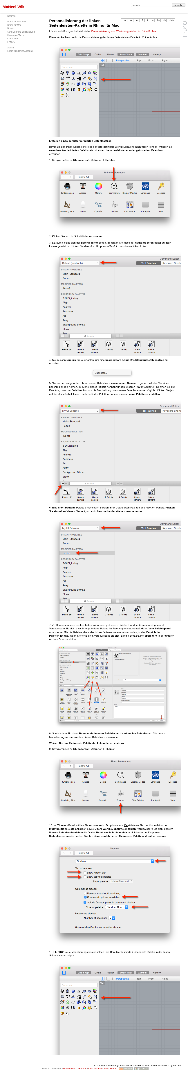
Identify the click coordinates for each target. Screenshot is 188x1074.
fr (142, 20)
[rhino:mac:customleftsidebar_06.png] (112, 568)
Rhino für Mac (14, 25)
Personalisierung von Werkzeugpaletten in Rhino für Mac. (124, 31)
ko (158, 20)
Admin (10, 47)
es (137, 20)
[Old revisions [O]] (185, 28)
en (125, 20)
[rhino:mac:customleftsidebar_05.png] (112, 450)
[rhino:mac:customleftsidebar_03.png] (112, 303)
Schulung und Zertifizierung (21, 32)
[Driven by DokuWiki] (141, 1068)
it (147, 20)
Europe (82, 1068)
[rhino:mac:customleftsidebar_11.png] (112, 89)
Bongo (10, 28)
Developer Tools (15, 35)
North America (70, 1068)
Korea (113, 1068)
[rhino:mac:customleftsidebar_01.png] (112, 198)
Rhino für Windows (16, 21)
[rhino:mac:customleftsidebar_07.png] (112, 686)
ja (152, 20)
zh (164, 20)
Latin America (95, 1068)
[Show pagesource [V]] (185, 23)
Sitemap (11, 16)
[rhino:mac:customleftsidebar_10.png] (112, 894)
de (131, 20)
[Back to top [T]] (185, 34)
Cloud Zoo (12, 38)
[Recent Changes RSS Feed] (126, 1068)
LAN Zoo (11, 42)
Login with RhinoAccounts (20, 51)
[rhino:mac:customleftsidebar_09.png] (112, 787)
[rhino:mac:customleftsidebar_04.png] (112, 373)
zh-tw (171, 20)
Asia (106, 1068)
